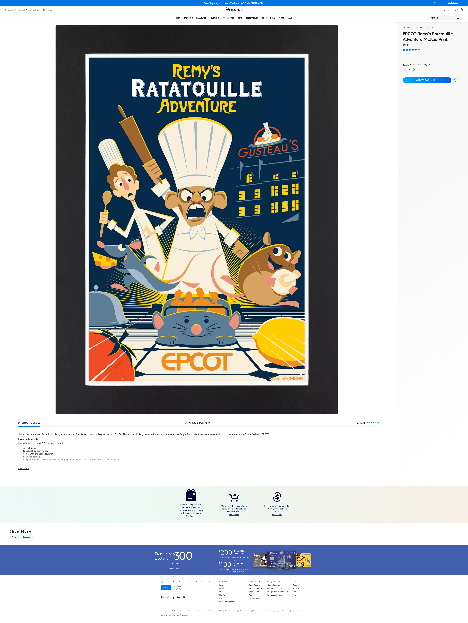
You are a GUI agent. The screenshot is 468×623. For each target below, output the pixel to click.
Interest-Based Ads (298, 611)
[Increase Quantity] (414, 69)
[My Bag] (461, 9)
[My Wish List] (456, 9)
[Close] (462, 4)
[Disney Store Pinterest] (178, 597)
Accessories (228, 18)
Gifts (281, 18)
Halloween (201, 18)
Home (264, 18)
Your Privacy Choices (251, 611)
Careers (295, 585)
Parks (273, 18)
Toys (240, 18)
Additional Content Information (202, 611)
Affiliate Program (273, 585)
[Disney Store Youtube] (183, 597)
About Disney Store (274, 588)
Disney (221, 588)
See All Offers (453, 3)
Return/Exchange (255, 588)
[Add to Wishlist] (456, 80)
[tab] (29, 423)
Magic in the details (28, 439)
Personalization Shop (275, 595)
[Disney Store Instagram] (167, 597)
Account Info (253, 595)
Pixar (221, 592)
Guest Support (10, 10)
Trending (188, 18)
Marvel (221, 598)
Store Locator (48, 10)
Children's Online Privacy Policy (269, 611)
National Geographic (227, 602)
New (178, 18)
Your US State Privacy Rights (233, 611)
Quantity (406, 65)
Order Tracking (254, 585)
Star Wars (222, 595)
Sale (290, 18)
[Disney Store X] (173, 597)
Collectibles (252, 18)
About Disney (285, 611)
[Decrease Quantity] (404, 69)
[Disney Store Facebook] (162, 597)
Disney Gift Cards (273, 582)
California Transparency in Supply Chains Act (174, 615)
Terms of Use (186, 611)
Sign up (165, 587)
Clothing (215, 18)
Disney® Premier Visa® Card (29, 10)
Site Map (296, 588)
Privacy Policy (177, 589)
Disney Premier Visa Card (277, 592)
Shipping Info (254, 592)
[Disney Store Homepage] (234, 9)
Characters (223, 582)
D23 (294, 582)
